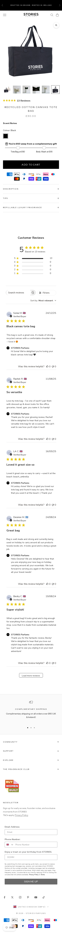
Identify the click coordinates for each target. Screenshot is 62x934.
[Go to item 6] (55, 89)
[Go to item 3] (26, 89)
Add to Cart (31, 164)
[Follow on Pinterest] (27, 897)
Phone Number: (12, 839)
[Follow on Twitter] (12, 897)
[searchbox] (18, 292)
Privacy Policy (21, 815)
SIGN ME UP (31, 881)
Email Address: (12, 826)
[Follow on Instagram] (20, 897)
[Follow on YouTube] (35, 897)
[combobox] (43, 300)
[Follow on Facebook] (4, 897)
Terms (43, 874)
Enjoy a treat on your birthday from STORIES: (28, 851)
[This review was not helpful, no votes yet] (53, 366)
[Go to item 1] (7, 89)
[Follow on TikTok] (43, 897)
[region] (31, 711)
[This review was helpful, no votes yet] (47, 366)
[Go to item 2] (17, 89)
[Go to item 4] (36, 89)
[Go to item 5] (46, 89)
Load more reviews (31, 675)
